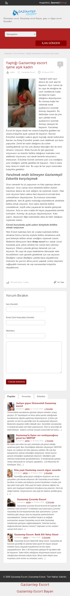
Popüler (11, 396)
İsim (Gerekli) (12, 304)
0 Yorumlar (50, 502)
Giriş (63, 3)
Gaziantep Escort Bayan (35, 591)
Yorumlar (26, 396)
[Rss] (6, 2)
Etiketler (41, 396)
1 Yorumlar (48, 409)
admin (12, 72)
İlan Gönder (51, 43)
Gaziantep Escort (28, 72)
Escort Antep (19, 53)
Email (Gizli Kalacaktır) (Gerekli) (20, 317)
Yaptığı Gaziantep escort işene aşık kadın (26, 64)
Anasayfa (8, 53)
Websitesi (10, 331)
